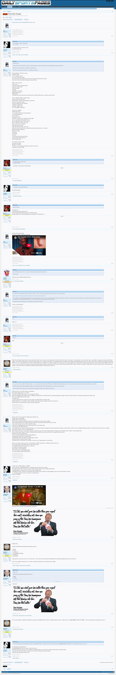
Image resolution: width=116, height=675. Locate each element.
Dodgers (9, 6)
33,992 (9, 53)
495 (18, 19)
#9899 (112, 627)
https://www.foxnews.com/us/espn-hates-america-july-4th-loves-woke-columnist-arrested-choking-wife (29, 295)
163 (10, 287)
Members (19, 6)
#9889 (112, 312)
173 (10, 377)
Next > (27, 19)
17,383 (9, 34)
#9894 (112, 459)
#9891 (112, 353)
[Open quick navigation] (112, 11)
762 (25, 19)
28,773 (9, 173)
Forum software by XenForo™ (11, 673)
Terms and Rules (111, 673)
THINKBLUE (5, 494)
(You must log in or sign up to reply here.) (106, 662)
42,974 (9, 498)
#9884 (112, 178)
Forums (14, 6)
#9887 (112, 263)
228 (10, 176)
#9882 (112, 52)
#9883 (112, 155)
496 (20, 19)
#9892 (112, 367)
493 (15, 19)
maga (7, 17)
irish (18, 54)
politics (10, 17)
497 (21, 19)
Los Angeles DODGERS (11, 15)
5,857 (10, 375)
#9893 (112, 410)
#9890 (112, 330)
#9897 (112, 563)
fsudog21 (17, 355)
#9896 (112, 537)
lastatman (5, 368)
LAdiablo (5, 49)
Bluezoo (14, 54)
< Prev (10, 19)
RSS (113, 671)
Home (5, 6)
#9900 (112, 656)
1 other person (22, 54)
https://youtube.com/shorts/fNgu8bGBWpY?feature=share (23, 22)
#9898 (112, 613)
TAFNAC (5, 278)
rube (4, 30)
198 (10, 331)
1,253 (10, 200)
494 (17, 19)
